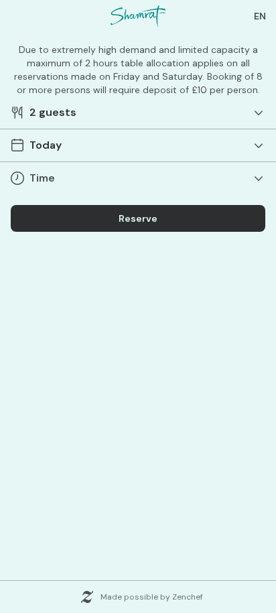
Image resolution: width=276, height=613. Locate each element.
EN (260, 16)
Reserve (138, 218)
